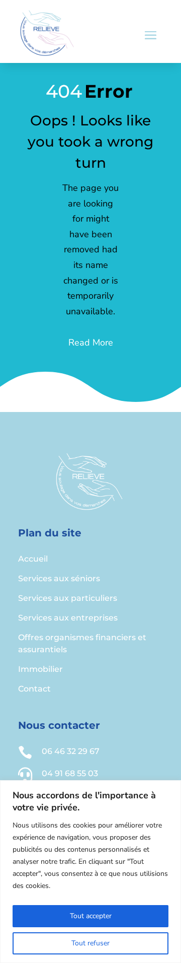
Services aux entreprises (68, 618)
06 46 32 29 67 (71, 751)
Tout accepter (91, 916)
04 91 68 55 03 (70, 773)
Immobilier (40, 669)
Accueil (33, 559)
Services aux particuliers (67, 598)
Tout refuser (90, 943)
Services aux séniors (59, 578)
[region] (90, 871)
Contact (34, 689)
